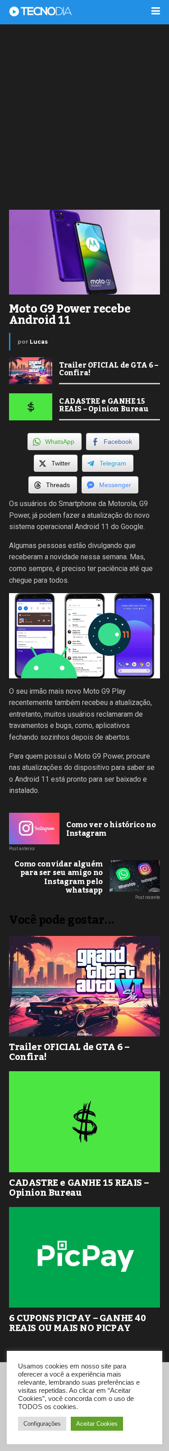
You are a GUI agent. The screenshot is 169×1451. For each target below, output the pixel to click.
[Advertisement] (84, 116)
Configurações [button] (42, 1423)
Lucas (39, 341)
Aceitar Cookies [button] (97, 1423)
